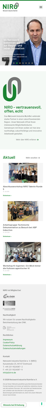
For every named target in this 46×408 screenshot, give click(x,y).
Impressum (8, 339)
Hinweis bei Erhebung (13, 405)
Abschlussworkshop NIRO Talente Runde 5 (22, 187)
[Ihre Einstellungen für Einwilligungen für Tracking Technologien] (41, 403)
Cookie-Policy (9, 342)
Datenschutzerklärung (12, 345)
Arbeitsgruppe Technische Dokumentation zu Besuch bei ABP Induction (20, 227)
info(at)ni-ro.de (9, 372)
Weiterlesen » (7, 195)
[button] (41, 7)
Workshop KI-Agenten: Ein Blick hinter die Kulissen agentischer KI (22, 267)
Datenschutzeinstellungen (14, 348)
